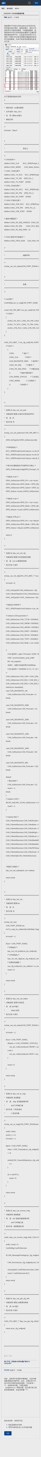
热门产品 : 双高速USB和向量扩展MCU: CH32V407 (17, 1362)
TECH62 (7, 1370)
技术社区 (10, 8)
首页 (3, 8)
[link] (3, 8)
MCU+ (17, 8)
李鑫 (5, 17)
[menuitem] (4, 2)
